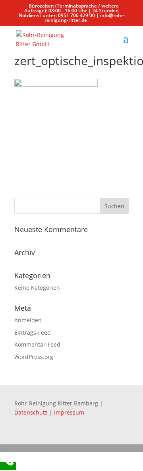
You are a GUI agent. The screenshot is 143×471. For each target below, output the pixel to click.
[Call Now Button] (8, 466)
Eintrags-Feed (32, 332)
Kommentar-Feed (37, 344)
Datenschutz (31, 412)
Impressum (69, 412)
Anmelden (28, 320)
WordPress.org (33, 357)
